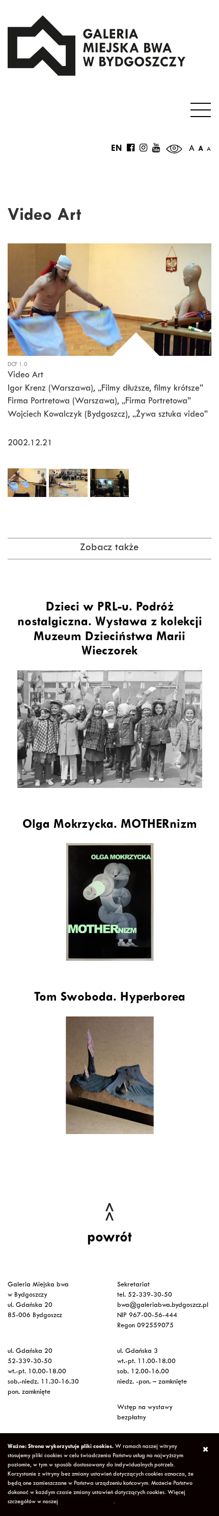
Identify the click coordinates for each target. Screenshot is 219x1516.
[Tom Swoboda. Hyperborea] (109, 1075)
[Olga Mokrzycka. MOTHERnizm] (109, 902)
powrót (109, 1239)
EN (116, 149)
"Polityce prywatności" (87, 1502)
